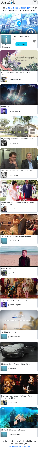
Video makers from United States (19, 446)
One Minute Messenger (18, 7)
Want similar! (21, 44)
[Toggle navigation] (35, 2)
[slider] (9, 32)
